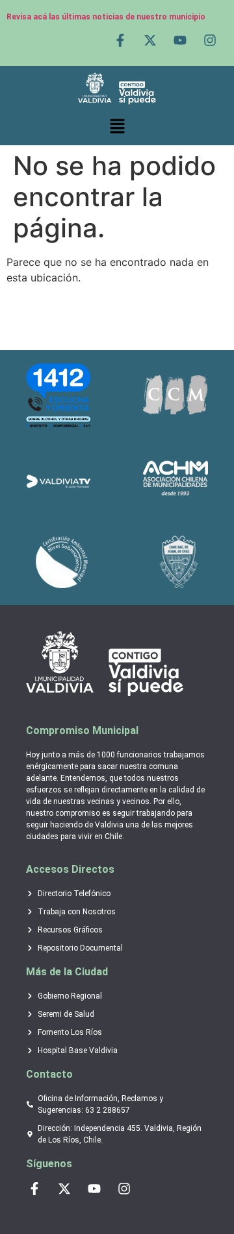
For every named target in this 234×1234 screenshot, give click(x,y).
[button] (117, 126)
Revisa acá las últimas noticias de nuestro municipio (105, 16)
